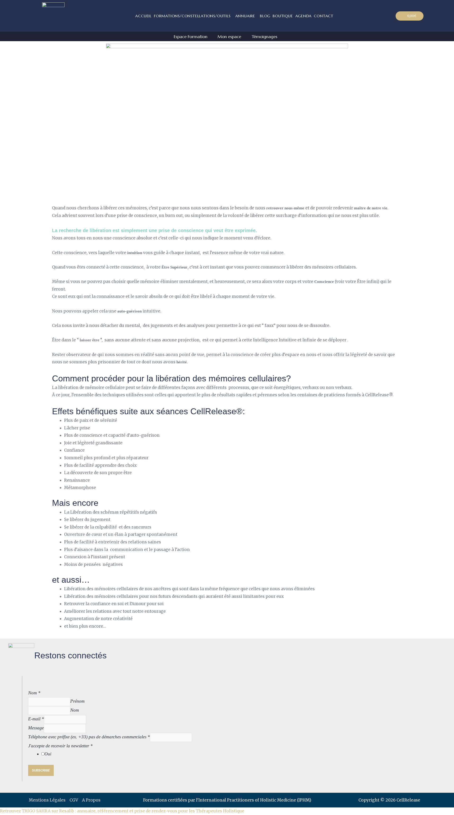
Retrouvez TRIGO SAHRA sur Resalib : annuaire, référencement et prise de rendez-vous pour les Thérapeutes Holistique (122, 811)
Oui (47, 753)
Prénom (77, 701)
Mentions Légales (47, 800)
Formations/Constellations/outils (192, 15)
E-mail (36, 718)
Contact (323, 15)
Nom (34, 692)
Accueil (143, 15)
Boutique (283, 15)
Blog (265, 15)
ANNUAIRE (245, 15)
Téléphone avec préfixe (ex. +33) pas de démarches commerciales (89, 736)
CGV (74, 800)
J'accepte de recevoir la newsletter (60, 745)
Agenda (303, 15)
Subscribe (41, 770)
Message (36, 727)
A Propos (91, 800)
